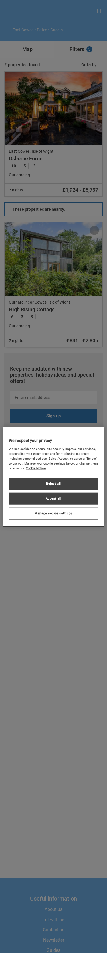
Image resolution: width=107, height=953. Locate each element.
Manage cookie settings (53, 513)
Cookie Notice (36, 468)
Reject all (53, 484)
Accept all (54, 498)
